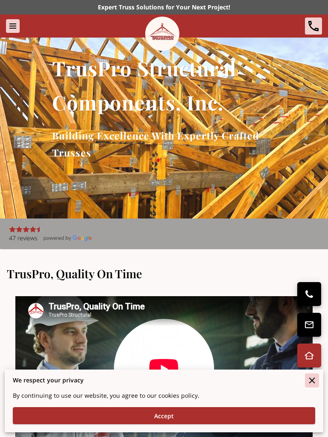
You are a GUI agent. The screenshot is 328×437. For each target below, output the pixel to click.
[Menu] (13, 26)
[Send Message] (309, 325)
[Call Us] (309, 294)
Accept (164, 416)
